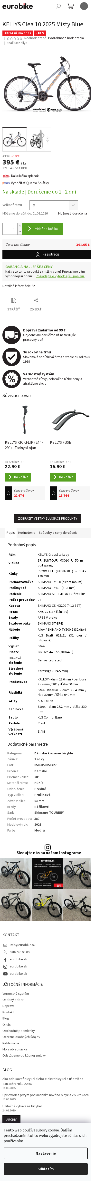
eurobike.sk (18, 959)
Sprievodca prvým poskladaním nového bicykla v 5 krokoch (45, 1095)
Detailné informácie (16, 286)
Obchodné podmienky (18, 1030)
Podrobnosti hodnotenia (66, 38)
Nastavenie (46, 1153)
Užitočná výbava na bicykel (22, 1106)
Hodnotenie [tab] (26, 532)
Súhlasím (46, 1169)
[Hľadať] (58, 6)
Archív (11, 1119)
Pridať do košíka (46, 228)
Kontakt (8, 1012)
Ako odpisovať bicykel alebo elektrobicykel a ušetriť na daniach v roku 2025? (42, 1081)
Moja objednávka (14, 1049)
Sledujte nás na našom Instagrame (49, 853)
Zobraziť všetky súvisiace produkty (47, 518)
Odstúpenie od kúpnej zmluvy (24, 1055)
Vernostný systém (15, 993)
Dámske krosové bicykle (53, 753)
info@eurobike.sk (23, 945)
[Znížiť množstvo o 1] (19, 232)
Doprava (8, 1006)
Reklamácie (10, 1043)
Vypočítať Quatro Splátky (30, 183)
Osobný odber (13, 999)
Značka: (17, 43)
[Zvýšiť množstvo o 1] (19, 226)
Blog (5, 1018)
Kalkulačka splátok (25, 176)
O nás (6, 1024)
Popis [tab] (11, 532)
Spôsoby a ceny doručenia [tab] (58, 532)
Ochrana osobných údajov (21, 1037)
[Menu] (84, 6)
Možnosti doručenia (72, 213)
